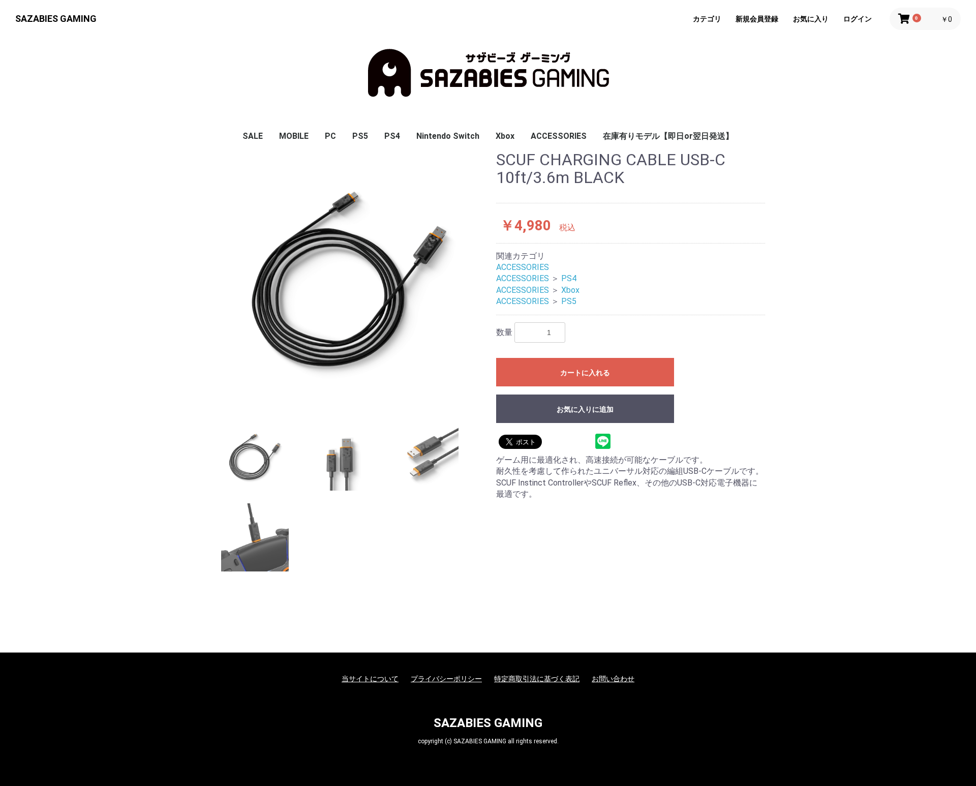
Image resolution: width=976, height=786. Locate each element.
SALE (252, 136)
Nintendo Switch (447, 136)
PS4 (392, 136)
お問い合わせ (613, 679)
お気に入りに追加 (585, 409)
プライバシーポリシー (446, 679)
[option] (349, 279)
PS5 (360, 136)
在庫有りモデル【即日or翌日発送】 (668, 136)
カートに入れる (585, 373)
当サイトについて (370, 679)
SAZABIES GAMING (56, 18)
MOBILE (294, 136)
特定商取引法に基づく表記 (537, 679)
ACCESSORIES (559, 136)
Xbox (505, 136)
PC (330, 136)
